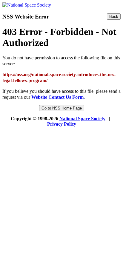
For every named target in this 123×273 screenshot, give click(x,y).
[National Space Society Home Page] (26, 4)
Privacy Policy (61, 124)
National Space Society (82, 118)
